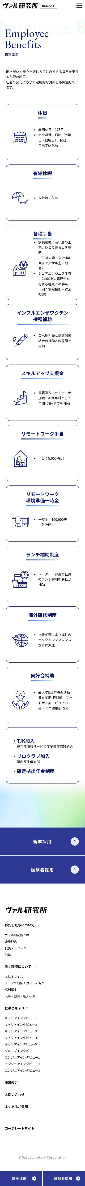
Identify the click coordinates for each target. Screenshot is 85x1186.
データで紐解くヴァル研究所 (25, 983)
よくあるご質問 (16, 1106)
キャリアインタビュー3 (21, 1031)
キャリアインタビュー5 (21, 1044)
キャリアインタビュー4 (21, 1037)
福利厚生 (11, 989)
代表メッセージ (15, 948)
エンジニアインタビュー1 (22, 1057)
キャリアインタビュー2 (21, 1024)
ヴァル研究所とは (17, 934)
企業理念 (11, 941)
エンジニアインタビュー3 (22, 1070)
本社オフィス (14, 976)
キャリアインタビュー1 (21, 1017)
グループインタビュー (20, 1050)
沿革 (8, 954)
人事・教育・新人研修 (20, 996)
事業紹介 (11, 1082)
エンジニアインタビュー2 (22, 1063)
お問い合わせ (15, 1094)
